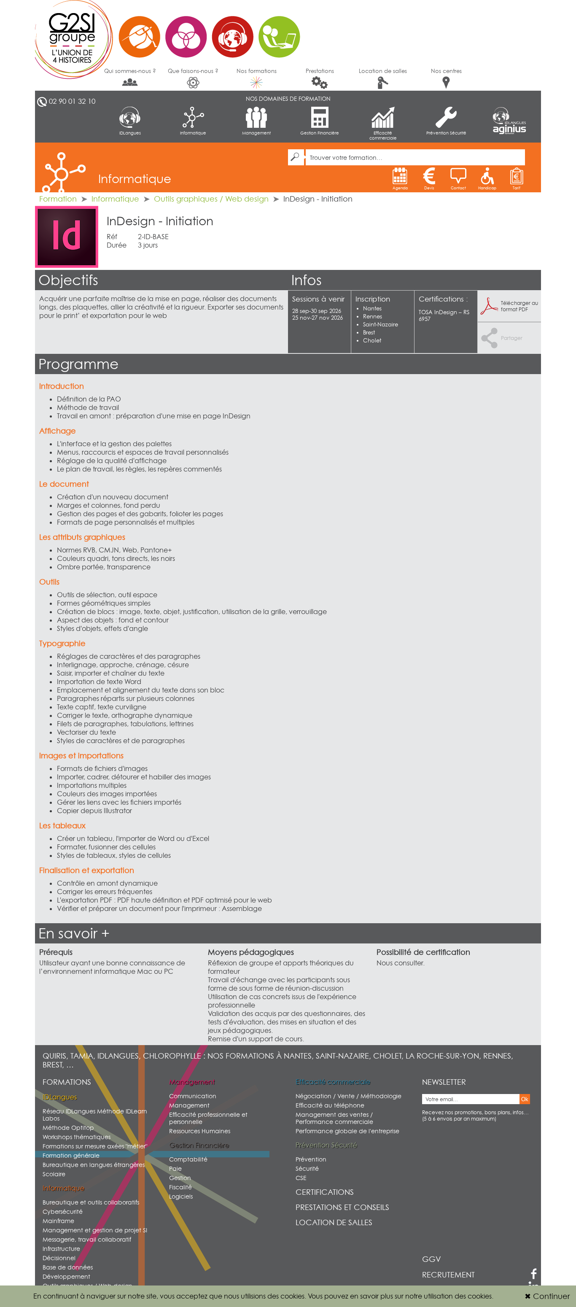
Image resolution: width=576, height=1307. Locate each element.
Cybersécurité (63, 1211)
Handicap (487, 188)
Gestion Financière (319, 132)
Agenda (400, 188)
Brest (369, 332)
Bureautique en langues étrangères (94, 1164)
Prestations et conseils (342, 1207)
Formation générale (71, 1155)
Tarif (516, 188)
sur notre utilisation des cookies (443, 1296)
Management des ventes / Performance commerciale (334, 1118)
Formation (58, 198)
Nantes (372, 308)
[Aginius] (509, 129)
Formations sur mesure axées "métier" (95, 1146)
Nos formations (257, 70)
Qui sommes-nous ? (130, 70)
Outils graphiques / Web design (211, 198)
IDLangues (130, 132)
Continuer (547, 1296)
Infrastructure (61, 1248)
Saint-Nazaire (380, 324)
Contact (458, 188)
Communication (192, 1095)
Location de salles (383, 70)
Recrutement (448, 1274)
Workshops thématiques (76, 1136)
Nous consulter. (401, 963)
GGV (431, 1259)
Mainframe (58, 1220)
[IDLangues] (509, 115)
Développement (66, 1276)
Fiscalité (180, 1187)
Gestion (180, 1177)
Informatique (193, 132)
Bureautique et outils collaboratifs (91, 1202)
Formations (67, 1082)
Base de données (68, 1267)
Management (256, 132)
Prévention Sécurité (446, 132)
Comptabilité (188, 1159)
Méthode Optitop (68, 1127)
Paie (175, 1168)
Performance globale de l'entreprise (347, 1131)
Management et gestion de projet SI (95, 1230)
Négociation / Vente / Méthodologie (348, 1095)
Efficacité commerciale (383, 135)
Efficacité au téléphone (330, 1105)
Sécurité (307, 1168)
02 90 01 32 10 (72, 101)
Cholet (372, 340)
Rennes (372, 316)
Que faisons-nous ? (193, 70)
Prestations (320, 70)
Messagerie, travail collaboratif (87, 1239)
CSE (301, 1177)
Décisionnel (59, 1257)
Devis (429, 188)
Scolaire (54, 1174)
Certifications (325, 1192)
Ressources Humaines (199, 1131)
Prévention (311, 1159)
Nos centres (446, 70)
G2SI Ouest (172, 31)
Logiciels (181, 1196)
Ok (524, 1099)
